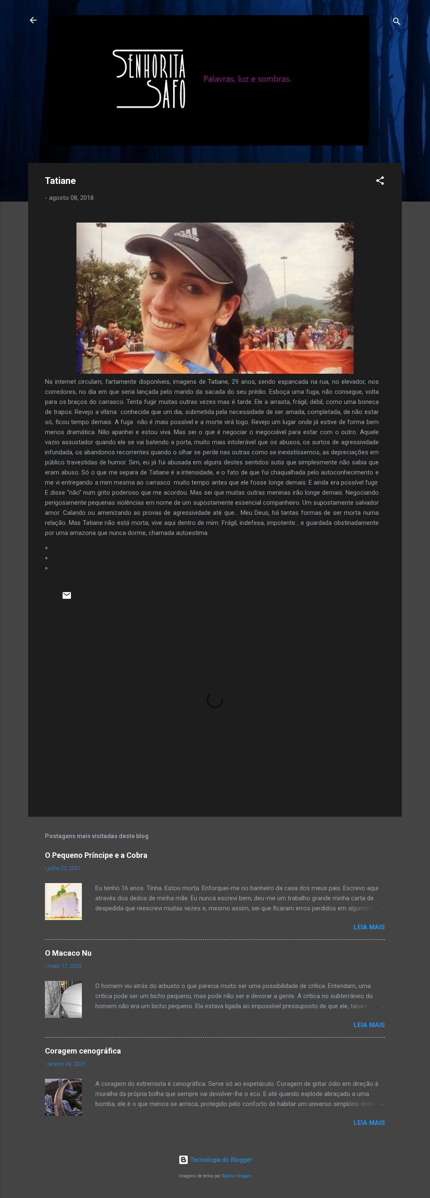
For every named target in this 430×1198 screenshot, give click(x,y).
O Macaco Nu (68, 953)
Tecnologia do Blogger (220, 1160)
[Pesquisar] (397, 23)
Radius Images (237, 1176)
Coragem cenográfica (83, 1050)
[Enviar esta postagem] (67, 598)
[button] (380, 182)
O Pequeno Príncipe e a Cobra (96, 855)
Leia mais (369, 927)
